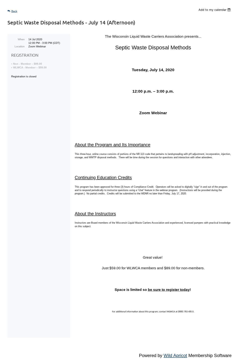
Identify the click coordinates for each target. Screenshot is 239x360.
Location (20, 46)
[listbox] (215, 9)
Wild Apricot (175, 355)
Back (14, 11)
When (21, 39)
